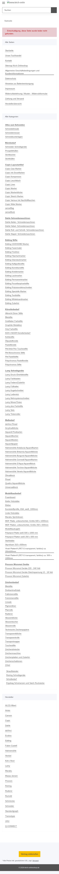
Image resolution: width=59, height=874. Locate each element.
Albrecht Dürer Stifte (14, 313)
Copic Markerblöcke (14, 192)
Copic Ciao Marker (13, 169)
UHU (7, 821)
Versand (35, 861)
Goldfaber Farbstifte (14, 321)
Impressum (10, 88)
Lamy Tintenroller (12, 414)
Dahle (7, 725)
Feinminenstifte (12, 598)
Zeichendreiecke (12, 649)
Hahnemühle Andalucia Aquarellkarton (21, 448)
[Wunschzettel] (50, 3)
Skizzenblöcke (11, 618)
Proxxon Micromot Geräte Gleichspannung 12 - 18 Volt (29, 572)
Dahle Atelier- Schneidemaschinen (20, 222)
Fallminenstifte (11, 594)
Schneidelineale (12, 129)
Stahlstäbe (9, 541)
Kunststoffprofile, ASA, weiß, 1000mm (21, 509)
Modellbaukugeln (12, 529)
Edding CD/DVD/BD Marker (17, 244)
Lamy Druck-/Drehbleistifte (16, 374)
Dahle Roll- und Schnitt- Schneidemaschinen (24, 230)
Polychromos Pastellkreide (16, 360)
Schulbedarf (11, 679)
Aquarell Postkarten (13, 432)
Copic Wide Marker (13, 204)
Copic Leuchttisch (13, 180)
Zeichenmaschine (13, 653)
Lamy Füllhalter (12, 386)
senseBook (10, 212)
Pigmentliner (10, 606)
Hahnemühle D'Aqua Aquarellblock (20, 463)
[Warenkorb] (54, 3)
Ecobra (8, 735)
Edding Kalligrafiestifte (14, 264)
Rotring (8, 786)
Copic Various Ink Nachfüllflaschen (20, 200)
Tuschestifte (10, 645)
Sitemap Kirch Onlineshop (16, 65)
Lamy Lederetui (12, 394)
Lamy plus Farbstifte (14, 406)
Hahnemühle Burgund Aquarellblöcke (21, 456)
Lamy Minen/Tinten (13, 402)
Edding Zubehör (12, 303)
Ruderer (8, 791)
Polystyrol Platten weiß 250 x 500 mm (21, 537)
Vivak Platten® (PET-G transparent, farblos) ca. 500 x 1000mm (28, 556)
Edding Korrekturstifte (14, 268)
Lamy (7, 766)
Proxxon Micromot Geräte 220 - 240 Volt (22, 568)
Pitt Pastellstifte (11, 357)
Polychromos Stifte (13, 364)
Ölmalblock (10, 475)
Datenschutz (10, 78)
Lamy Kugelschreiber (14, 390)
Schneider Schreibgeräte (16, 147)
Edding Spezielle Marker (15, 291)
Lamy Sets (9, 410)
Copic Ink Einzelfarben (15, 173)
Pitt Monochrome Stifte (15, 353)
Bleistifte (8, 317)
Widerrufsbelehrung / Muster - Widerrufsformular (26, 93)
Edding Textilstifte (12, 295)
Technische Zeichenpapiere (17, 630)
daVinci (8, 730)
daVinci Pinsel (11, 424)
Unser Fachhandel (13, 55)
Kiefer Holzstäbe (12, 501)
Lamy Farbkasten (12, 378)
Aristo (7, 710)
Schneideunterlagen (14, 137)
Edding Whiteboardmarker (16, 299)
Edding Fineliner (12, 252)
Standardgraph (11, 811)
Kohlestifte (9, 337)
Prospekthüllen (11, 151)
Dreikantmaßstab (12, 590)
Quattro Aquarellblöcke (15, 483)
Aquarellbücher (11, 436)
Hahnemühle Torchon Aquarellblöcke (21, 467)
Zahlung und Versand (14, 99)
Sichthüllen (10, 158)
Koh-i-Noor (10, 761)
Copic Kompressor (13, 176)
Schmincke (10, 801)
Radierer (9, 614)
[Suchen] (54, 10)
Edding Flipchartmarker (15, 256)
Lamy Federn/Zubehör (15, 382)
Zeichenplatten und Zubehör (17, 657)
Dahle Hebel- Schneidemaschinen (20, 226)
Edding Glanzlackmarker (15, 260)
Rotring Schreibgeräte (15, 675)
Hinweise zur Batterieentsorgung (19, 83)
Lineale (8, 602)
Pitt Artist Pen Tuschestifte (16, 349)
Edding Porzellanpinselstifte (17, 283)
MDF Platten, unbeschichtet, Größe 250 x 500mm (26, 525)
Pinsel (7, 479)
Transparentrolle (12, 637)
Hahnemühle (10, 751)
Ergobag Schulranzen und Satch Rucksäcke (25, 683)
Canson (8, 715)
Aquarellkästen (11, 440)
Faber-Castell (11, 746)
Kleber (8, 505)
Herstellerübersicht (13, 104)
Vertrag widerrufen (29, 854)
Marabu (8, 771)
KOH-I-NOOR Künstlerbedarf (17, 333)
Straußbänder (12, 671)
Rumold (8, 796)
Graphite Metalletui (13, 325)
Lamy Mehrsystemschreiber (17, 398)
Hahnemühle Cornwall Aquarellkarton (21, 459)
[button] (46, 3)
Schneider (9, 806)
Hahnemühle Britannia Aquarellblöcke (21, 452)
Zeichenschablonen (13, 661)
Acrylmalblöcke (11, 428)
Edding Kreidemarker (14, 272)
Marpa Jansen (11, 776)
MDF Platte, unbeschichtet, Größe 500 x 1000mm (26, 521)
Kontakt (8, 60)
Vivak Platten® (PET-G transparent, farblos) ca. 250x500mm (25, 549)
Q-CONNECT (11, 826)
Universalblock (11, 487)
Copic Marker (11, 188)
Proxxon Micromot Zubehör (17, 576)
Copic (7, 720)
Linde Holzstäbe (12, 513)
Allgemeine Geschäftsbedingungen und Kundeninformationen (22, 72)
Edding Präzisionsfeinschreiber (18, 287)
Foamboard (10, 497)
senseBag (9, 208)
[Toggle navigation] (3, 1)
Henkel (8, 756)
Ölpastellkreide (11, 341)
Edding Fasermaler (13, 248)
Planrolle (9, 610)
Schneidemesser (12, 133)
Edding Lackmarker (13, 275)
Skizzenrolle (10, 626)
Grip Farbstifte (11, 329)
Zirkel (7, 665)
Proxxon (8, 781)
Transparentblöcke (13, 633)
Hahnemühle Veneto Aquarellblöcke (20, 471)
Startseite (9, 50)
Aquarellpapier (11, 444)
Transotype (10, 816)
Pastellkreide (10, 345)
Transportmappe (12, 641)
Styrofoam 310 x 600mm (16, 544)
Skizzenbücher (11, 622)
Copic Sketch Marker (14, 196)
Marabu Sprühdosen (14, 517)
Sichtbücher (10, 155)
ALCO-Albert (10, 705)
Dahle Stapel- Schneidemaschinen (20, 234)
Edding (8, 740)
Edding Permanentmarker (16, 279)
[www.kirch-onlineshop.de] (16, 2)
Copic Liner (10, 184)
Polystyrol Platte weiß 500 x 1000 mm (21, 533)
